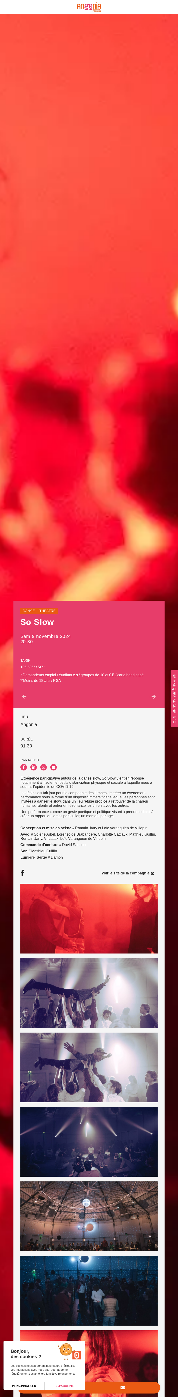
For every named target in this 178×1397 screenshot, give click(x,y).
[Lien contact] (123, 1388)
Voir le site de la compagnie (125, 872)
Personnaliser (24, 1386)
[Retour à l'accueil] (89, 7)
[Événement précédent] (24, 697)
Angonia (28, 724)
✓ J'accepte (64, 1386)
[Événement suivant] (153, 697)
